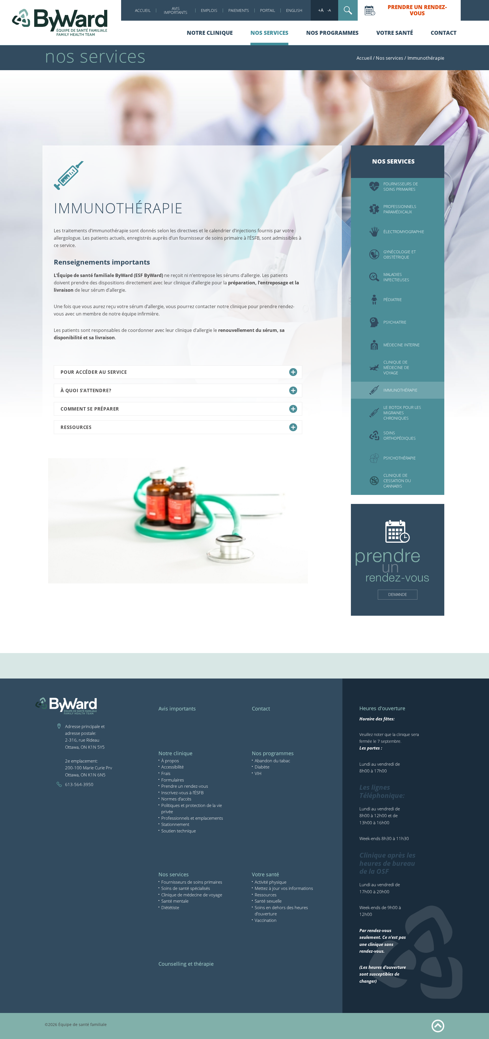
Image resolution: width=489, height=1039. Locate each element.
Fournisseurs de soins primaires (191, 882)
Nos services (269, 33)
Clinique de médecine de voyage (191, 895)
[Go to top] (438, 1026)
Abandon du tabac (272, 760)
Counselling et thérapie (186, 963)
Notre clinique (210, 33)
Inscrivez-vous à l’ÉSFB (182, 792)
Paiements (238, 10)
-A (329, 10)
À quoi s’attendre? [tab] (86, 390)
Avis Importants (175, 10)
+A (320, 10)
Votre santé (394, 33)
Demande (397, 594)
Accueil (143, 10)
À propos (170, 760)
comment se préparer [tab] (90, 409)
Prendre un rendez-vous (417, 10)
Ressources (265, 895)
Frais (165, 773)
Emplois (209, 10)
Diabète (262, 767)
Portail (267, 10)
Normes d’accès (176, 799)
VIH (258, 773)
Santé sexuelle (268, 901)
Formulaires (172, 780)
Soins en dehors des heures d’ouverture (281, 911)
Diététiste (170, 907)
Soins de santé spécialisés (185, 888)
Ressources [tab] (76, 427)
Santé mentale (174, 901)
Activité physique (270, 882)
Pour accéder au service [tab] (94, 372)
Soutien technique (178, 831)
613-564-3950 (79, 784)
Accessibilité (172, 767)
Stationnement (175, 824)
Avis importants (177, 708)
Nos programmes (332, 33)
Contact (443, 33)
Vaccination (265, 920)
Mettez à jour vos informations (284, 888)
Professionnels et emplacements (192, 818)
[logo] (60, 22)
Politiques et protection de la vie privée (191, 808)
